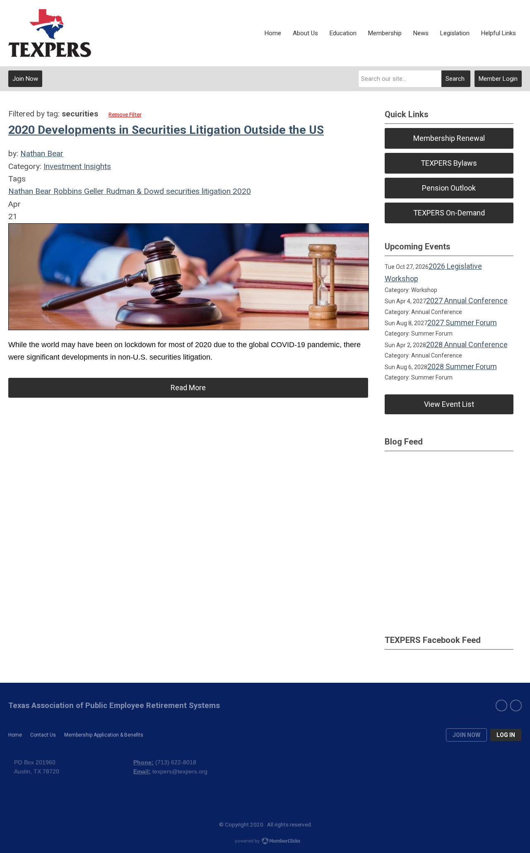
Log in (505, 735)
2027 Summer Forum (462, 322)
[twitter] (516, 705)
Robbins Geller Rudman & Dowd (107, 191)
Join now (466, 735)
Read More (188, 387)
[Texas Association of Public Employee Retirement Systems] (49, 33)
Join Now (25, 78)
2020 (241, 191)
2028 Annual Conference (467, 344)
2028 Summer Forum (462, 366)
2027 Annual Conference (467, 300)
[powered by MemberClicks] (265, 842)
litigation (215, 191)
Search (455, 78)
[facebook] (501, 705)
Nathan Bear (41, 153)
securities (182, 191)
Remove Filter (124, 114)
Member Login (498, 78)
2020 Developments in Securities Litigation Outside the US (166, 130)
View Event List (449, 404)
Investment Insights (77, 166)
